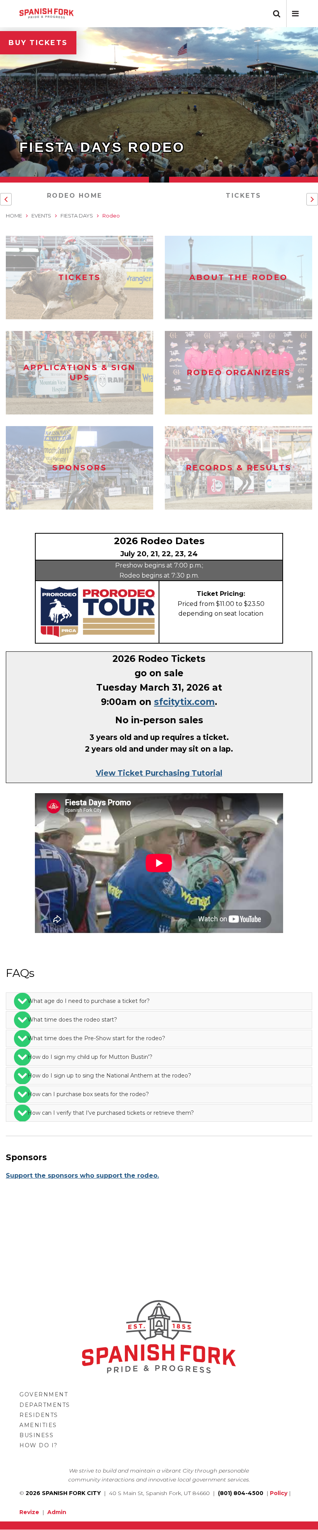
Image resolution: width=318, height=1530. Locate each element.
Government (43, 1394)
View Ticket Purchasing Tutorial (159, 773)
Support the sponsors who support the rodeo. (82, 1175)
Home (14, 215)
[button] (295, 13)
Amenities (38, 1425)
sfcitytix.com (184, 701)
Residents (38, 1415)
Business (36, 1435)
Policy (278, 1493)
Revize (29, 1512)
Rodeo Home (74, 195)
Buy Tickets (38, 42)
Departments (44, 1404)
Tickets (243, 195)
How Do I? (38, 1445)
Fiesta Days (76, 215)
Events (41, 215)
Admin (56, 1512)
